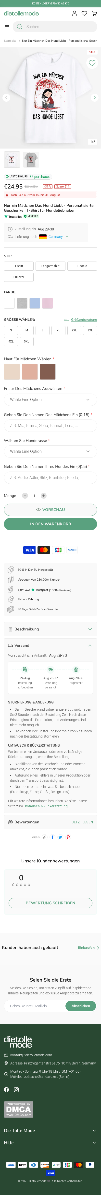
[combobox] (55, 26)
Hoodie (82, 266)
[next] (95, 98)
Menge (10, 495)
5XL (26, 341)
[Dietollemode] (21, 13)
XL (58, 330)
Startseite (10, 41)
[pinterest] (68, 837)
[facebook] (52, 837)
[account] (74, 13)
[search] (20, 27)
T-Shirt (19, 266)
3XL (90, 330)
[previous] (6, 98)
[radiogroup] (50, 372)
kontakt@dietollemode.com (31, 1055)
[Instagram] (16, 1089)
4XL (10, 341)
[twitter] (60, 837)
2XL (74, 330)
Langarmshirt (50, 266)
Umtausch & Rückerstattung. (46, 806)
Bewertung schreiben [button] (50, 903)
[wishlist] (84, 13)
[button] (50, 360)
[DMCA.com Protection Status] (50, 1109)
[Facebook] (6, 1089)
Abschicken (81, 1006)
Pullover (18, 277)
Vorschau (53, 509)
